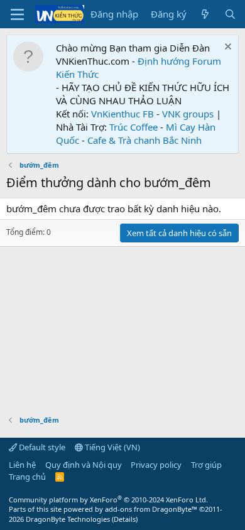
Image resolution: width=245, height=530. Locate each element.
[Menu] (17, 14)
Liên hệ (22, 464)
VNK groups (188, 113)
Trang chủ (27, 476)
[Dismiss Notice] (226, 48)
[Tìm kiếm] (230, 14)
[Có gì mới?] (205, 14)
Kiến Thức (77, 74)
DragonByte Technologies (68, 519)
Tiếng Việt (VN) (111, 447)
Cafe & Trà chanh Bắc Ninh (144, 140)
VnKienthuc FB (122, 113)
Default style (41, 447)
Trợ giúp (206, 464)
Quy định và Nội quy (83, 464)
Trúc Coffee (133, 127)
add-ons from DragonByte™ (151, 509)
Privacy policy (156, 464)
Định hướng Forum (179, 61)
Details (125, 519)
